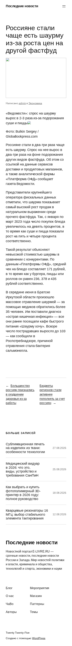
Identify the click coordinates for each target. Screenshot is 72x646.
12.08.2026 (59, 514)
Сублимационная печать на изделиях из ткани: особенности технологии (25, 448)
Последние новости (22, 6)
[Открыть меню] (64, 6)
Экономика (35, 103)
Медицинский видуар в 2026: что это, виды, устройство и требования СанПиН (23, 469)
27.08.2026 (59, 447)
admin (22, 103)
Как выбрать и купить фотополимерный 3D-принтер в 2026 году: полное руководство (23, 493)
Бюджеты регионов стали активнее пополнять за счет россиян (52, 394)
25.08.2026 (59, 469)
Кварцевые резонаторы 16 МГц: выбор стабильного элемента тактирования (27, 514)
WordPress (38, 638)
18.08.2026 (59, 492)
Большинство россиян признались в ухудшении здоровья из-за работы (20, 394)
